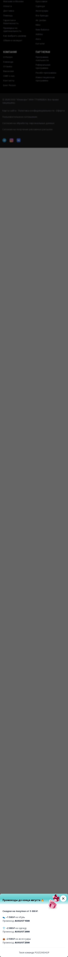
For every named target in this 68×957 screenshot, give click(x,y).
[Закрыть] (63, 898)
